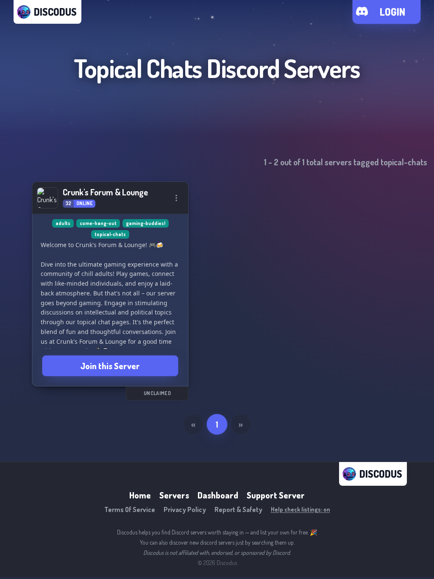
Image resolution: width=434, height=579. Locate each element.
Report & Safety (238, 509)
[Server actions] (176, 198)
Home (140, 495)
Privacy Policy (185, 509)
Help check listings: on (300, 509)
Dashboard (218, 495)
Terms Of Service (129, 509)
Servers (174, 495)
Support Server (276, 495)
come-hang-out (98, 223)
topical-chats (110, 234)
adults (63, 223)
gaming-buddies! (145, 223)
